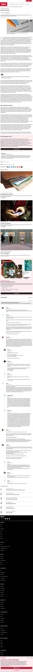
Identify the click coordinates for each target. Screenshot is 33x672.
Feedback (2, 652)
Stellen (1, 562)
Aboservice (2, 654)
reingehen (2, 596)
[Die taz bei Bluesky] (7, 519)
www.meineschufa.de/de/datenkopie (11, 437)
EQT (8, 114)
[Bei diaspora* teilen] (17, 167)
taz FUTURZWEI (3, 630)
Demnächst (2, 614)
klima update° (2, 590)
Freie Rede (2, 594)
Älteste (31, 297)
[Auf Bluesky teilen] (12, 167)
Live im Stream (3, 618)
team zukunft (2, 602)
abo (1, 570)
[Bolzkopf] (3, 308)
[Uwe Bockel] (3, 337)
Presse (1, 564)
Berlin (1, 534)
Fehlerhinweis (10, 164)
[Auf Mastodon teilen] (10, 167)
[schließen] (31, 658)
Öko (1, 526)
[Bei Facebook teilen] (13, 167)
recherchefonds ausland (4, 576)
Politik (5, 6)
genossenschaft (3, 572)
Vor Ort (1, 616)
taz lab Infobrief (3, 608)
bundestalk (2, 586)
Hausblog (2, 558)
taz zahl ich (2, 574)
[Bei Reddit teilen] (19, 167)
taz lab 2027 (2, 622)
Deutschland (8, 6)
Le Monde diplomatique (4, 632)
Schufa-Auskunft (11, 44)
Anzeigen (2, 646)
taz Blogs (2, 628)
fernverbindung (3, 588)
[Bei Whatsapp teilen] (15, 167)
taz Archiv (2, 634)
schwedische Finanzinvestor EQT (6, 95)
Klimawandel (2, 550)
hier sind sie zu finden (27, 303)
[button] (32, 1)
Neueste (29, 297)
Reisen (1, 640)
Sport (1, 532)
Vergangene (2, 620)
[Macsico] (3, 430)
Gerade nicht (28, 657)
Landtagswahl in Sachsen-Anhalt (5, 546)
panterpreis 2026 (3, 580)
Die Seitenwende (3, 560)
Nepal (1, 544)
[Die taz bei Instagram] (9, 519)
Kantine (2, 642)
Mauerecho (2, 592)
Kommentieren (6, 164)
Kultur (1, 530)
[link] (9, 4)
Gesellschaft (2, 528)
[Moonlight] (5, 361)
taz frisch (2, 604)
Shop (1, 644)
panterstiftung (2, 578)
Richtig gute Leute (3, 548)
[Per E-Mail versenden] (8, 167)
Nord (1, 536)
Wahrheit (2, 538)
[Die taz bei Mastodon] (5, 519)
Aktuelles (2, 556)
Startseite (2, 6)
